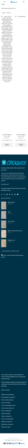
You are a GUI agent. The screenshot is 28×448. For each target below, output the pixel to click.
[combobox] (14, 12)
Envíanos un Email (5, 427)
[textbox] (13, 13)
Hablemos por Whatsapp (7, 394)
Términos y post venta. (14, 438)
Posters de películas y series (8, 405)
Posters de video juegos (7, 418)
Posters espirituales (6, 410)
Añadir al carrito (7, 145)
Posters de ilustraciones (7, 400)
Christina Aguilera (7, 134)
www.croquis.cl (5, 184)
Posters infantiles (5, 413)
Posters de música (5, 402)
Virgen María (11, 202)
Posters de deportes (6, 416)
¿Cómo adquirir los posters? (8, 397)
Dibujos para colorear (6, 421)
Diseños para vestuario (7, 424)
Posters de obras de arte (7, 408)
